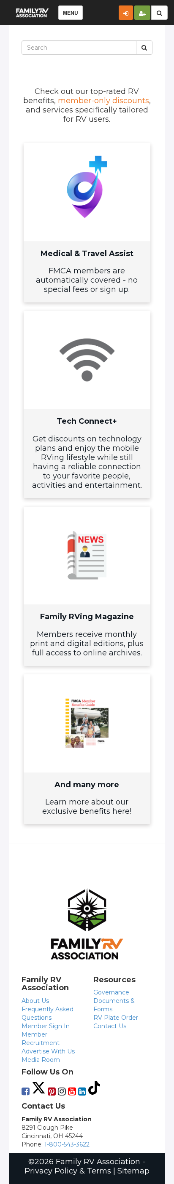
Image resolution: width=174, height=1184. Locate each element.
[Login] (126, 12)
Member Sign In (46, 1026)
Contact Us (109, 1026)
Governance (111, 992)
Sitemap (133, 1171)
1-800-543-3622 (67, 1144)
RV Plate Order (115, 1017)
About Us (35, 1001)
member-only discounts (103, 100)
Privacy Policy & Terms (67, 1171)
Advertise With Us (48, 1051)
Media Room (41, 1060)
